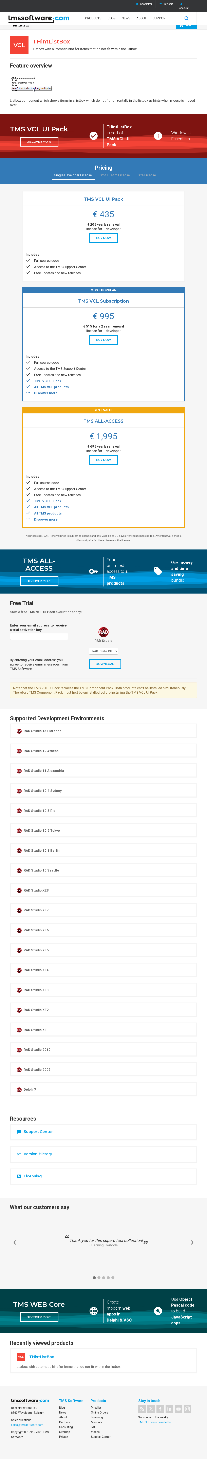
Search (186, 18)
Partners (64, 1422)
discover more (39, 142)
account (184, 8)
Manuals (96, 1422)
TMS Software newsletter (154, 1422)
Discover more (46, 393)
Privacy (64, 1436)
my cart (168, 4)
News (125, 18)
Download (105, 664)
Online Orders (99, 1412)
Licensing (97, 1417)
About (141, 18)
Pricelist (96, 1407)
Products (93, 18)
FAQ (93, 1427)
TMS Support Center (71, 267)
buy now (103, 238)
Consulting (66, 1427)
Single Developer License (73, 175)
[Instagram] (187, 1409)
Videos (95, 1432)
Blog (111, 18)
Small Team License (115, 175)
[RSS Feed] (142, 1409)
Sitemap (64, 1432)
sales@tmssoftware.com (27, 1424)
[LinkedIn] (169, 1409)
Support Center (101, 1436)
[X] (151, 1409)
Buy (185, 24)
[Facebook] (160, 1409)
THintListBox (20, 25)
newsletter (146, 4)
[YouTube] (178, 1409)
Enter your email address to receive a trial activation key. (38, 627)
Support (160, 18)
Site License (147, 175)
